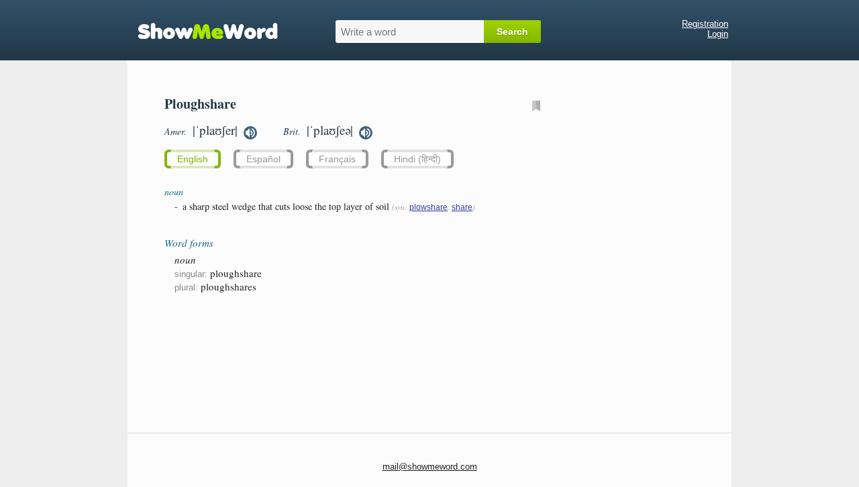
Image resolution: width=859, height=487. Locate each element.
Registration (705, 24)
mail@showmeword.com (430, 467)
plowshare (428, 207)
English (192, 159)
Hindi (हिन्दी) (417, 159)
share (462, 207)
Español (263, 159)
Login (717, 34)
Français (337, 159)
